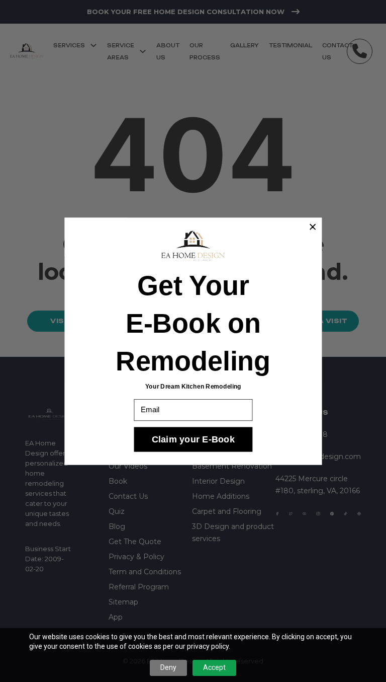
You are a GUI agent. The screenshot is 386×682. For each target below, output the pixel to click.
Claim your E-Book (192, 439)
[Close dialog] (312, 226)
